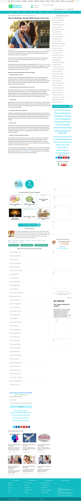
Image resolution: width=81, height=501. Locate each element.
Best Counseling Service (14, 259)
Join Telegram (35, 7)
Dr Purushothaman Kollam (65, 294)
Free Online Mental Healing (15, 285)
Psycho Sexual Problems (62, 122)
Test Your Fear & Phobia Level (62, 142)
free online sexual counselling (43, 64)
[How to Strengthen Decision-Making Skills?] (44, 442)
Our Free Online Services (21, 415)
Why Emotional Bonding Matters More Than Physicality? (13, 467)
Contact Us (63, 1)
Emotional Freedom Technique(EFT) (16, 292)
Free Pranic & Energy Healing (15, 303)
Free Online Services (28, 482)
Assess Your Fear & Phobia (15, 307)
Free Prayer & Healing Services (15, 333)
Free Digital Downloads (20, 420)
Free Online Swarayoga (14, 325)
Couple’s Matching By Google (63, 139)
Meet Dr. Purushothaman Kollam (16, 381)
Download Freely (28, 487)
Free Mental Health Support (15, 351)
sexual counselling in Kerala (26, 151)
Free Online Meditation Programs (16, 322)
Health (30, 12)
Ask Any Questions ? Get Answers (16, 377)
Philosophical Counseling (62, 116)
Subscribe (21, 406)
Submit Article (14, 245)
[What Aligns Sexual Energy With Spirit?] (29, 463)
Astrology (26, 485)
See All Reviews (62, 246)
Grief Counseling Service (62, 113)
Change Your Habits (41, 245)
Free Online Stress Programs (15, 314)
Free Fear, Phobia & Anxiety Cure (16, 311)
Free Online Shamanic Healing (15, 329)
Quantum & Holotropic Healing (15, 281)
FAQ (9, 492)
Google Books (21, 240)
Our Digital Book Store (45, 482)
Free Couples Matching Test (57, 48)
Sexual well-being (12, 59)
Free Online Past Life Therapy (15, 373)
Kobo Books (34, 240)
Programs (10, 485)
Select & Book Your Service (15, 384)
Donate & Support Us (62, 150)
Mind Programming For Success (15, 296)
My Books (9, 240)
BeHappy (53, 12)
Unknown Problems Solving (62, 127)
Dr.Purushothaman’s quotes (62, 291)
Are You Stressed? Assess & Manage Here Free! (20, 411)
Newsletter (10, 482)
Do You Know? (18, 1)
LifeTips (40, 12)
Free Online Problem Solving (15, 347)
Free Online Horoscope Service (15, 366)
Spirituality (42, 1)
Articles (67, 12)
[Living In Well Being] (15, 7)
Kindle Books (28, 240)
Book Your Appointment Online (15, 252)
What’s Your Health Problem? (15, 340)
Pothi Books (39, 240)
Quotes (62, 12)
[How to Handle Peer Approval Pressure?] (44, 463)
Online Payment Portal (62, 145)
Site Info (12, 1)
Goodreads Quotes (69, 297)
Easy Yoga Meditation (14, 318)
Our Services (30, 1)
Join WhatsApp (36, 5)
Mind (58, 12)
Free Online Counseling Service (15, 255)
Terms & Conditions (44, 492)
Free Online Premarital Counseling (16, 270)
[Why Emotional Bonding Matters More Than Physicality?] (15, 463)
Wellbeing (24, 12)
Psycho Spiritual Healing (14, 274)
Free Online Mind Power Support (16, 355)
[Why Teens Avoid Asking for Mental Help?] (15, 442)
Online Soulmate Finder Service (58, 92)
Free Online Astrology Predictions (16, 362)
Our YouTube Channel (45, 485)
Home (9, 1)
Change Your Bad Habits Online (15, 263)
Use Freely (47, 1)
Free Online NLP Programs (14, 358)
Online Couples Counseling (14, 266)
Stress (35, 12)
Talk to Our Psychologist (14, 289)
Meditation (46, 12)
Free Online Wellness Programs (15, 344)
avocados (24, 89)
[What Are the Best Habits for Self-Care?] (29, 442)
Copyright (26, 492)
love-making (27, 128)
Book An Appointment (21, 418)
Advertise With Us (62, 147)
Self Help (18, 12)
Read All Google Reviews (62, 248)
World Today (36, 1)
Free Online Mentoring (62, 125)
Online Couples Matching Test (62, 136)
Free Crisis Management (62, 119)
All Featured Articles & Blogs (15, 15)
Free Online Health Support (15, 336)
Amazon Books (15, 240)
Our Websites (24, 1)
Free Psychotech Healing (56, 34)
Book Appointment (27, 245)
